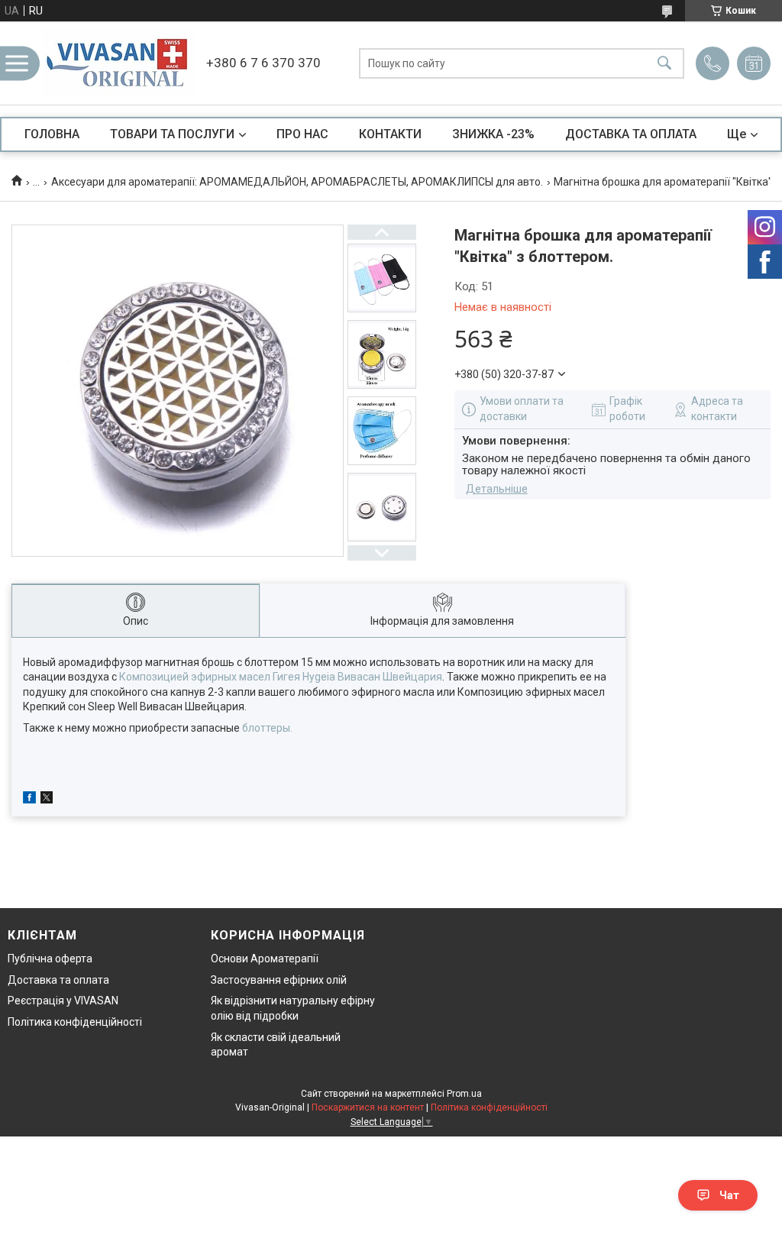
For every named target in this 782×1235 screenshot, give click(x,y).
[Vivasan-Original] (118, 63)
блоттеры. (267, 728)
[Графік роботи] (754, 63)
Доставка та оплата (58, 980)
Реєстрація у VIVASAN (63, 1000)
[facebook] (29, 800)
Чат (729, 1195)
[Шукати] (664, 63)
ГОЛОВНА (51, 134)
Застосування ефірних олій (279, 980)
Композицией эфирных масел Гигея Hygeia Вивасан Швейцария (280, 677)
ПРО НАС (302, 134)
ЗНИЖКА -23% (493, 134)
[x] (46, 800)
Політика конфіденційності (75, 1022)
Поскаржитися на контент (368, 1107)
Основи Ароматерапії (264, 958)
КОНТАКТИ (390, 134)
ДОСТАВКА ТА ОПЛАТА (630, 134)
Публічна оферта (50, 958)
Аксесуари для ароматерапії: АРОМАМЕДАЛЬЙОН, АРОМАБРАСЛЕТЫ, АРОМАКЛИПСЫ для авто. (297, 182)
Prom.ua (464, 1093)
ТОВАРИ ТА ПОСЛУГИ (172, 134)
